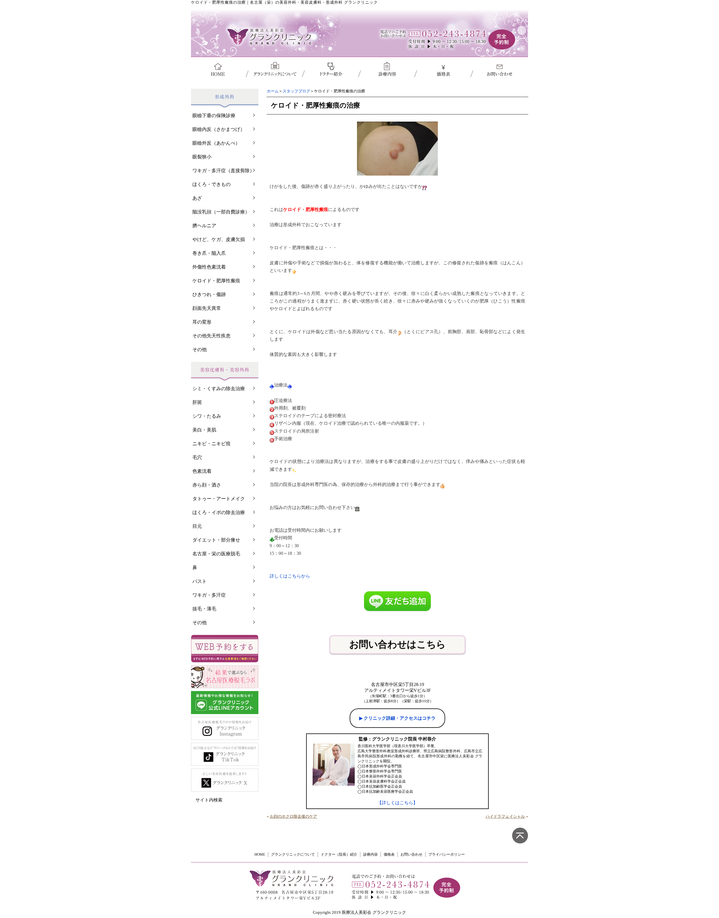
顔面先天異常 (206, 308)
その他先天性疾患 (211, 335)
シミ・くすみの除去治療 (218, 388)
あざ (197, 198)
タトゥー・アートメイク (218, 498)
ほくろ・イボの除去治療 (218, 512)
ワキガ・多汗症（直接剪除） (223, 170)
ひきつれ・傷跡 (209, 294)
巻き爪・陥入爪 (209, 253)
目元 (197, 526)
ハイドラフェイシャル (505, 816)
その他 (199, 349)
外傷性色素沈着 (209, 267)
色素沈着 (201, 471)
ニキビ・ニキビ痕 (211, 443)
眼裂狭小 (201, 157)
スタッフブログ (296, 91)
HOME (259, 854)
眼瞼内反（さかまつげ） (218, 129)
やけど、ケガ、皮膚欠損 (218, 239)
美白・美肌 (204, 430)
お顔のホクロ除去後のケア (293, 816)
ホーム (273, 91)
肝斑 (197, 402)
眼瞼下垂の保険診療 (213, 115)
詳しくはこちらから (290, 576)
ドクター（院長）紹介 (339, 854)
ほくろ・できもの (211, 184)
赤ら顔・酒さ (206, 485)
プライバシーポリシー (446, 854)
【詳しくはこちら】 (397, 802)
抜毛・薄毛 (204, 609)
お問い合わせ (411, 854)
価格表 (389, 854)
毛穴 (197, 457)
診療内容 (370, 854)
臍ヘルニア (204, 225)
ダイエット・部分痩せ (216, 540)
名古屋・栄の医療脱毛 (216, 553)
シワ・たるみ (206, 416)
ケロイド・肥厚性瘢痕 (216, 280)
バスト (199, 581)
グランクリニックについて (293, 854)
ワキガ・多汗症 (209, 595)
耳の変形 (201, 322)
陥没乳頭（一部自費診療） (221, 212)
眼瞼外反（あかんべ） (216, 143)
